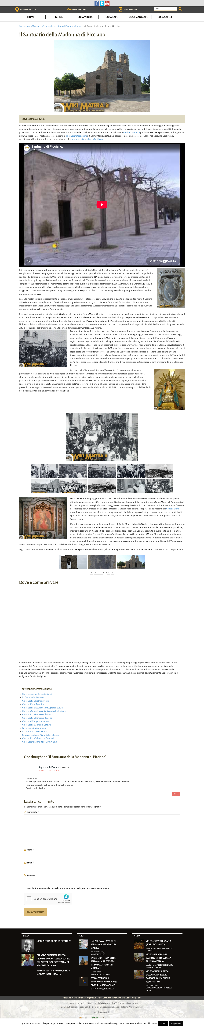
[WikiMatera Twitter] (102, 3)
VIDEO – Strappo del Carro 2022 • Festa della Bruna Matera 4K (158, 958)
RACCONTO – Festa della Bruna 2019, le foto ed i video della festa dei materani (103, 963)
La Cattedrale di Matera (33, 697)
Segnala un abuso (94, 998)
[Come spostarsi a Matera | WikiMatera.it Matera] (120, 9)
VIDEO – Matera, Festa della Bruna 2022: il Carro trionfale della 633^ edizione (158, 976)
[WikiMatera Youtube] (107, 3)
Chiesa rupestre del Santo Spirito (37, 694)
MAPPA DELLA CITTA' (28, 9)
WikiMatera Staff (108, 1003)
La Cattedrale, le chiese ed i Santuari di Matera (62, 26)
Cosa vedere (85, 17)
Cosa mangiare (138, 17)
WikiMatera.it (79, 1003)
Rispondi (175, 794)
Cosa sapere (165, 17)
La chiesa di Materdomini (34, 728)
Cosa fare (112, 17)
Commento (33, 812)
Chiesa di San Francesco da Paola (37, 714)
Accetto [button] (163, 1024)
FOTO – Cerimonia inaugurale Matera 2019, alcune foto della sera (104, 981)
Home (30, 17)
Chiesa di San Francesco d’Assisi (37, 718)
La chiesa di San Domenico (34, 731)
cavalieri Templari (131, 132)
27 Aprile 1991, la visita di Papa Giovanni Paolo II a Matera (104, 944)
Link (139, 998)
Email (30, 862)
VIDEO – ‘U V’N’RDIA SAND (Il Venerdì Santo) (158, 943)
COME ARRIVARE (79, 9)
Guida (59, 17)
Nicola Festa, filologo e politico (54, 941)
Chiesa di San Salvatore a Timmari (38, 738)
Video (108, 974)
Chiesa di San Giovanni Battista (36, 725)
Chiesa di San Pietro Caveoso (35, 701)
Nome (30, 850)
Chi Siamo (67, 998)
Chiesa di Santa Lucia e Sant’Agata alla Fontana (44, 711)
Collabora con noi (79, 998)
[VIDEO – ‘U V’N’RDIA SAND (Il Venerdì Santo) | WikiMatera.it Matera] (138, 944)
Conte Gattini (172, 509)
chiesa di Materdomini (76, 136)
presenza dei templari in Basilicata (87, 139)
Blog (93, 954)
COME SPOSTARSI (130, 9)
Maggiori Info (176, 1024)
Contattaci (107, 998)
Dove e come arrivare (33, 119)
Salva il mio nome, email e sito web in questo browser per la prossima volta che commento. (68, 888)
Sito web (31, 875)
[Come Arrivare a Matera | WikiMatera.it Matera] (69, 9)
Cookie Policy (131, 998)
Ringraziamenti (118, 998)
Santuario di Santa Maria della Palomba (40, 735)
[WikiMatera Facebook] (97, 3)
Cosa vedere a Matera (29, 26)
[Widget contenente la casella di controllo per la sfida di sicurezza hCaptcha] (48, 899)
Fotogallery (100, 954)
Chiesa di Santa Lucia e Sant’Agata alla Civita (42, 708)
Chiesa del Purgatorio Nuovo (35, 721)
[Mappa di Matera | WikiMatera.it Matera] (17, 9)
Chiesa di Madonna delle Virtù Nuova (39, 742)
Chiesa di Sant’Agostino (33, 704)
